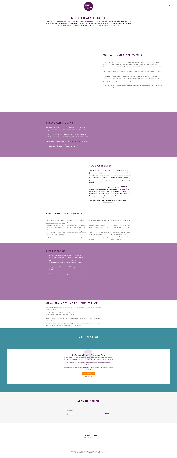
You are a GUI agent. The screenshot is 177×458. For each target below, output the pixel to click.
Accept (74, 414)
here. (81, 325)
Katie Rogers (124, 186)
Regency (102, 452)
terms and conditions (76, 414)
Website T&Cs (84, 452)
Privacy (74, 452)
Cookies (78, 452)
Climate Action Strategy (75, 141)
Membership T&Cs (91, 452)
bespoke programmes (74, 323)
